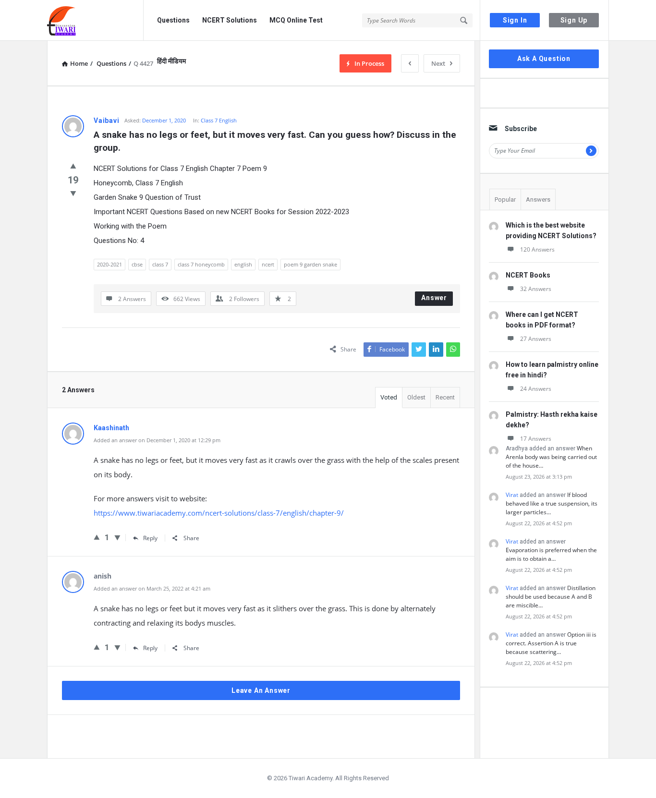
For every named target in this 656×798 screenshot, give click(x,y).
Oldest (416, 397)
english (243, 264)
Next (438, 63)
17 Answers (535, 439)
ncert (268, 264)
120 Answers (537, 249)
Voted (388, 397)
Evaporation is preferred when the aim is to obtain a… (551, 554)
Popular (505, 199)
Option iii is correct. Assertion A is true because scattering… (551, 643)
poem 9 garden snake (310, 264)
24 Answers (535, 389)
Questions (173, 20)
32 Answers (535, 289)
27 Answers (535, 339)
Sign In (515, 20)
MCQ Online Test (296, 20)
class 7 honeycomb (201, 264)
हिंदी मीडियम (171, 61)
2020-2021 (109, 264)
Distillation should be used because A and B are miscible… (550, 596)
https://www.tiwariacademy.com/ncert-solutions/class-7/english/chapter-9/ (219, 513)
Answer (434, 298)
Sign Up (574, 20)
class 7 (160, 264)
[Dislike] (73, 193)
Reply (150, 538)
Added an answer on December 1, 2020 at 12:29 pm (157, 440)
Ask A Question (544, 58)
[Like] (73, 165)
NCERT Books (528, 275)
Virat (512, 495)
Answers (538, 199)
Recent (445, 397)
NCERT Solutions (229, 20)
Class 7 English (219, 120)
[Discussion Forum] (95, 20)
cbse (137, 264)
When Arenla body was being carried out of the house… (551, 457)
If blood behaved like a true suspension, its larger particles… (551, 503)
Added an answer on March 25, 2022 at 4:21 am (152, 588)
